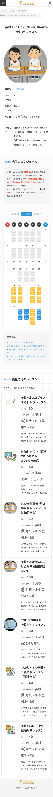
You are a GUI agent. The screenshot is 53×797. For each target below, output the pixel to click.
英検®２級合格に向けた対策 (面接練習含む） (33, 566)
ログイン (50, 5)
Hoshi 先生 (19, 88)
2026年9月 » (38, 214)
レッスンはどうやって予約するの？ (22, 343)
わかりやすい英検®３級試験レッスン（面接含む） (33, 672)
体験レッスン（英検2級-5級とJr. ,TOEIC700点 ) (33, 456)
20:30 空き (20, 317)
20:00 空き (20, 311)
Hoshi (7, 161)
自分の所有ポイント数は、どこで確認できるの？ (27, 346)
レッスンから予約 (18, 11)
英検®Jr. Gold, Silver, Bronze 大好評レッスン (20, 15)
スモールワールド (27, 3)
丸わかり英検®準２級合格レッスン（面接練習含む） (33, 508)
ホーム (4, 11)
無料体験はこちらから (30, 790)
